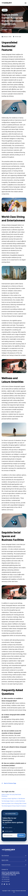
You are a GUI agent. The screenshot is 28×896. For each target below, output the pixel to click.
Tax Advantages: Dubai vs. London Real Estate (13, 801)
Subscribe (21, 835)
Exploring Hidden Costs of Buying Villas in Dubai (14, 803)
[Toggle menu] (25, 3)
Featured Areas (6, 865)
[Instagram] (9, 884)
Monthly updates (9, 831)
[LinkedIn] (6, 884)
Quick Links (5, 860)
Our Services (5, 855)
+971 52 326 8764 (6, 881)
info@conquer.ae (5, 877)
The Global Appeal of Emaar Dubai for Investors (14, 806)
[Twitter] (4, 884)
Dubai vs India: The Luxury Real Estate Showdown (11, 795)
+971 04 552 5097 (6, 879)
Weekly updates (8, 827)
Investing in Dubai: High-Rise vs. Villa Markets (13, 798)
